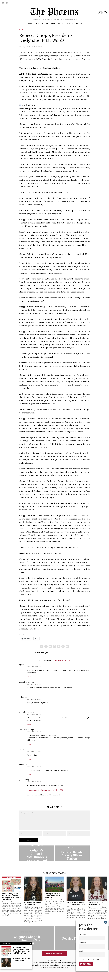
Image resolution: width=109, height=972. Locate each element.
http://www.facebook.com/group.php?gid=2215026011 (46, 790)
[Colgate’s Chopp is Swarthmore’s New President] (36, 853)
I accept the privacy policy (90, 959)
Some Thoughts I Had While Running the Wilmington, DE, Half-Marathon (11, 896)
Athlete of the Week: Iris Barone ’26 (96, 903)
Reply (29, 677)
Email (81, 951)
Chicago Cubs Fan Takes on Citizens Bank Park (52, 895)
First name (82, 934)
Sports (21, 29)
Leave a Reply (62, 660)
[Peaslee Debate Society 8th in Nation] (72, 853)
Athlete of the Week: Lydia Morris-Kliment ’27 (76, 904)
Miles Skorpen (38, 47)
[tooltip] (3, 2)
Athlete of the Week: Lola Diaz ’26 (32, 903)
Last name (82, 943)
